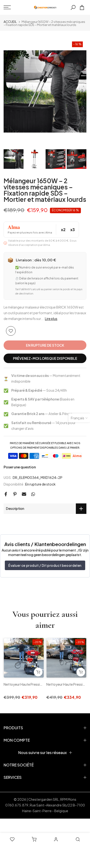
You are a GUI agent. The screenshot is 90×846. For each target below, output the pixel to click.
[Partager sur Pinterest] (15, 494)
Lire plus (51, 318)
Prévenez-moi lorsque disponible (45, 358)
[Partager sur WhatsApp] (33, 494)
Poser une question (20, 467)
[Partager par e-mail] (24, 494)
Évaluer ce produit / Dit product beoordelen (45, 565)
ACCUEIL (10, 21)
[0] (82, 7)
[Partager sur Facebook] (6, 494)
